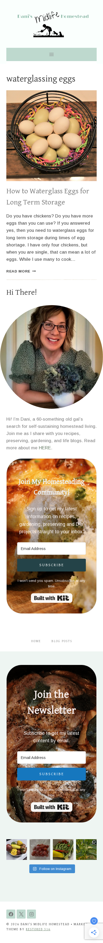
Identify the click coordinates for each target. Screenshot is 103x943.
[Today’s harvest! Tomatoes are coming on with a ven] (16, 849)
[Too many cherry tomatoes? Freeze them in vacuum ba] (40, 849)
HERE (45, 447)
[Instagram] (31, 914)
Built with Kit (51, 598)
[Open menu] (52, 54)
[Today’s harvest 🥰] (63, 849)
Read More (21, 271)
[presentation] (51, 135)
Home (36, 641)
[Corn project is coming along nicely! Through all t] (86, 849)
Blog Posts (62, 641)
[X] (21, 914)
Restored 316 (38, 929)
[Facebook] (10, 914)
